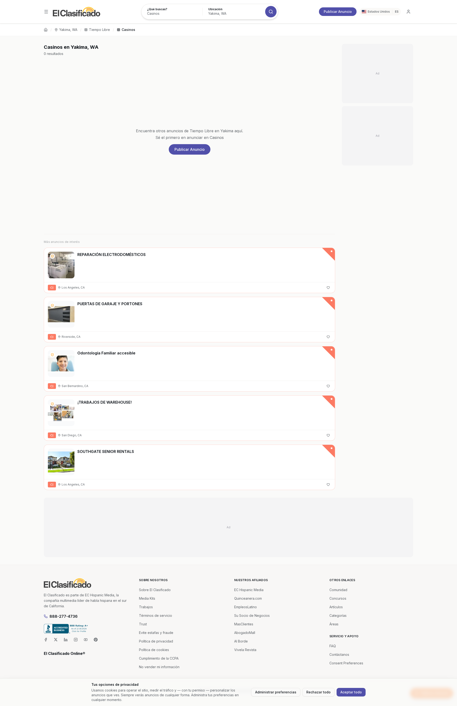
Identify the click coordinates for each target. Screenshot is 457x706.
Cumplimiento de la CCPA (159, 658)
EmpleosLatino (245, 607)
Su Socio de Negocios (252, 615)
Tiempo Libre (99, 30)
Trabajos (146, 607)
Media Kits (147, 598)
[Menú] (46, 11)
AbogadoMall (244, 633)
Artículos (336, 607)
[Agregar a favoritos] (328, 287)
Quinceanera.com (248, 598)
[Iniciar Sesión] (408, 11)
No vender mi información (159, 667)
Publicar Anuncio (338, 12)
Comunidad (338, 590)
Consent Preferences (346, 663)
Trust (143, 624)
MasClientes (243, 624)
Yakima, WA (68, 30)
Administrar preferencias (275, 692)
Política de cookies (154, 650)
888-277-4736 (64, 616)
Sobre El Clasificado (155, 590)
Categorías (338, 615)
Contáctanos (339, 654)
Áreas (333, 624)
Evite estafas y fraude (156, 633)
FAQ (332, 646)
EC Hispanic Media (248, 590)
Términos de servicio (155, 615)
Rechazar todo (318, 692)
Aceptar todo (351, 692)
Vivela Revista (245, 650)
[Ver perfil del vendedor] (52, 256)
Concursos (337, 598)
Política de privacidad (156, 641)
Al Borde (241, 641)
